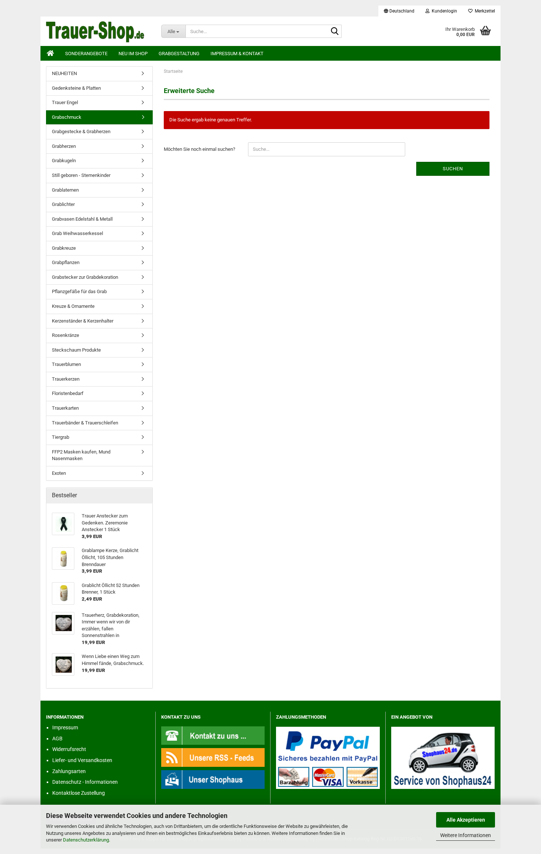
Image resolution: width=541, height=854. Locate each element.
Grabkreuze (64, 248)
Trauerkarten (65, 408)
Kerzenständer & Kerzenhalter (82, 321)
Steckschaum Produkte (76, 350)
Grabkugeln (64, 160)
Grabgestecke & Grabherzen (81, 131)
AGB (57, 738)
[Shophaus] (213, 779)
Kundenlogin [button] (443, 11)
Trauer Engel (65, 102)
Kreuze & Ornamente (73, 306)
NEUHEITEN (64, 73)
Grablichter (63, 204)
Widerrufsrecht (69, 749)
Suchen (453, 168)
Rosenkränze (65, 335)
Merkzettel (484, 11)
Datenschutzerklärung (86, 840)
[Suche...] (335, 31)
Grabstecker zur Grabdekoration (85, 277)
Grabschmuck (66, 117)
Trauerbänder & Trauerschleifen (85, 423)
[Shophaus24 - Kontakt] (213, 735)
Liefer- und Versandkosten (82, 760)
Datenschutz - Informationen (85, 782)
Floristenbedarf (68, 393)
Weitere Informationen (465, 835)
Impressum (65, 727)
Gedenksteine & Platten (76, 88)
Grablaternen (65, 190)
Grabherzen (64, 146)
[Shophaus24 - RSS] (213, 757)
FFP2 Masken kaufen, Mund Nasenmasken (81, 455)
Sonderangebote (86, 53)
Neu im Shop (133, 53)
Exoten (59, 473)
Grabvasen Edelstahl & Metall (82, 219)
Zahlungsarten (69, 771)
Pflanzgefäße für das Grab (79, 291)
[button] (399, 11)
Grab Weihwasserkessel (77, 233)
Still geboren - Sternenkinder (81, 175)
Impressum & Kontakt (237, 53)
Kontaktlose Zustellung (78, 793)
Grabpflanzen (65, 262)
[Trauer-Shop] (98, 31)
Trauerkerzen (65, 379)
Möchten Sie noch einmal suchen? (199, 149)
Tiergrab (60, 437)
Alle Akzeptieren (465, 820)
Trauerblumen (66, 364)
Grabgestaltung (179, 53)
